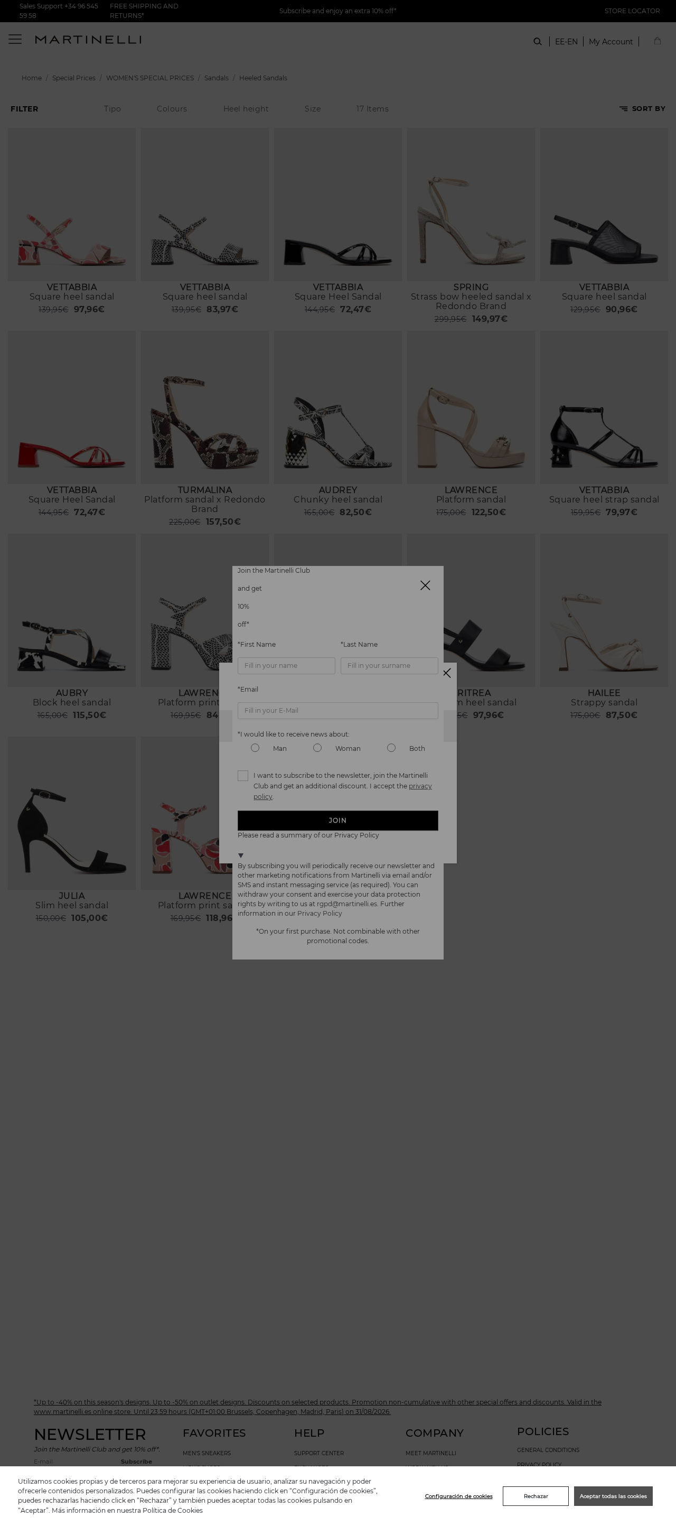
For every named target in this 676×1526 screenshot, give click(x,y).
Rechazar (536, 1496)
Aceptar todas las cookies (613, 1496)
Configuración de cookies (459, 1496)
